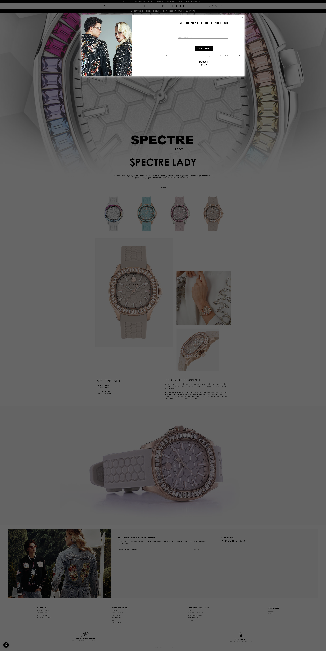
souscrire (203, 48)
